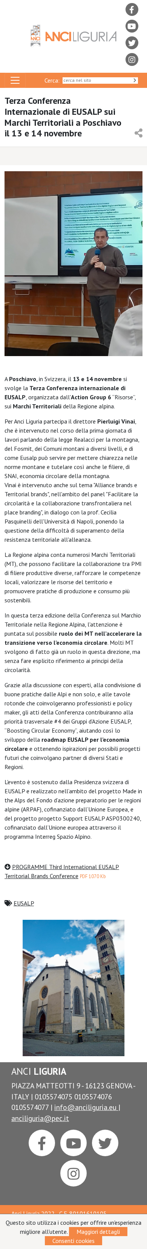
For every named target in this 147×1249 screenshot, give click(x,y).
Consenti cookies (73, 1240)
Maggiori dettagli (98, 1231)
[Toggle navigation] (15, 80)
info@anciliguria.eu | (87, 1107)
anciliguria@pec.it (40, 1118)
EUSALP (24, 903)
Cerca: (53, 80)
